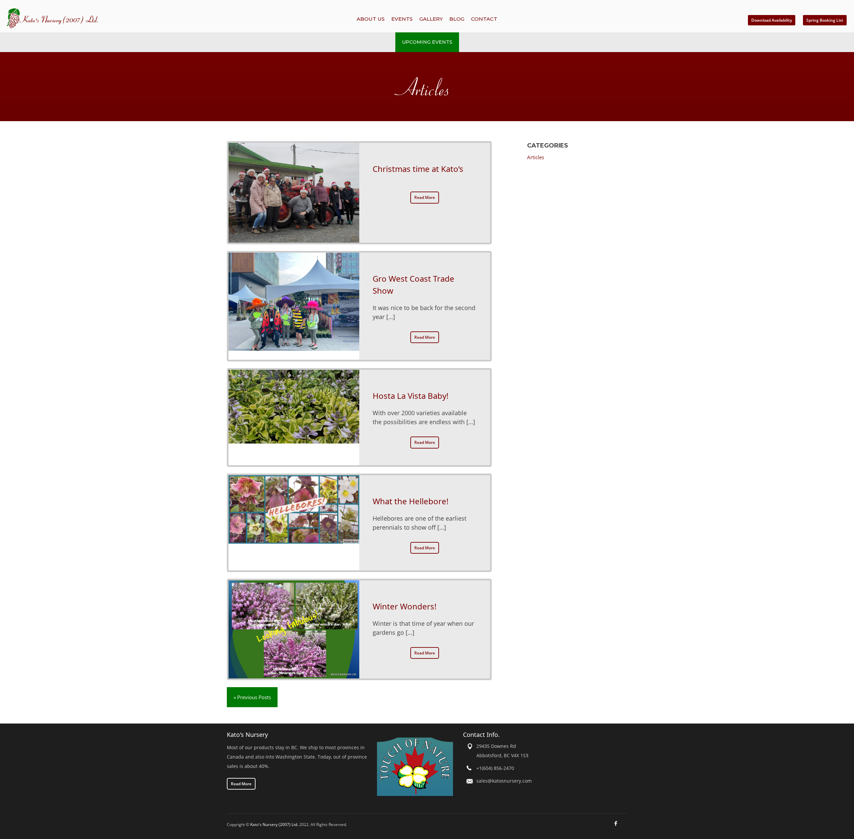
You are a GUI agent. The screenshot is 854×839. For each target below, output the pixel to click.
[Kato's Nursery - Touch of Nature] (415, 766)
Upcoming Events (427, 42)
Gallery (431, 19)
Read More (424, 197)
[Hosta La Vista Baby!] (294, 417)
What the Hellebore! (410, 501)
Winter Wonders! (404, 606)
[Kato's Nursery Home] (133, 18)
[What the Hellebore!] (294, 522)
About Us (371, 19)
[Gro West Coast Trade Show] (294, 306)
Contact (484, 19)
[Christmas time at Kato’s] (294, 193)
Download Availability (771, 20)
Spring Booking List (824, 20)
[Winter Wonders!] (294, 629)
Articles (535, 157)
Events (402, 19)
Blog (456, 19)
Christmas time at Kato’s (418, 168)
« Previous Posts (252, 697)
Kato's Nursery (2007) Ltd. (274, 824)
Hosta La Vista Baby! (410, 395)
